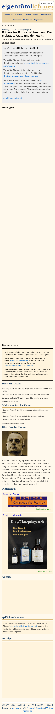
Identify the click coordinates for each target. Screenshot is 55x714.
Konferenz (17, 20)
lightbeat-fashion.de (44, 509)
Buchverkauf (46, 15)
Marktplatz (27, 20)
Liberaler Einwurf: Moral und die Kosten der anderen (23, 416)
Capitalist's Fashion (11, 494)
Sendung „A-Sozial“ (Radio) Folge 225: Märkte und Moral (25, 398)
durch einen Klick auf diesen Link (23, 626)
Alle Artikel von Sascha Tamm (13, 423)
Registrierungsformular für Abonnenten (20, 76)
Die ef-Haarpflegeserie (12, 515)
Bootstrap (40, 708)
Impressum (38, 20)
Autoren (27, 15)
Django (30, 708)
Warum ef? (8, 15)
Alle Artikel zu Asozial (10, 401)
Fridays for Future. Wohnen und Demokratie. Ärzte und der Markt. (27, 33)
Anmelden (46, 3)
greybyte (15, 708)
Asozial (17, 383)
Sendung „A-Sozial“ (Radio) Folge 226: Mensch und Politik (25, 394)
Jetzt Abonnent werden (13, 98)
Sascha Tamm (17, 427)
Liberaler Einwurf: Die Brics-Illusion (16, 420)
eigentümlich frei (45, 571)
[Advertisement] (27, 225)
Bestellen (18, 15)
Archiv (35, 15)
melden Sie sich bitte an (19, 361)
